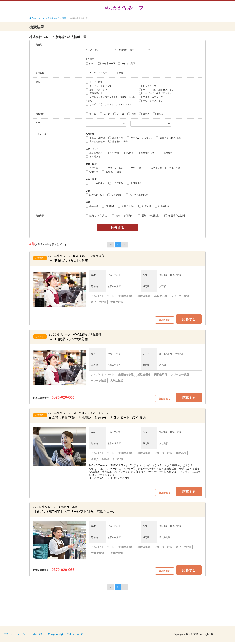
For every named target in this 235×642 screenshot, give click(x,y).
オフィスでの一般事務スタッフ (158, 89)
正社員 (119, 73)
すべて (92, 63)
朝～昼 (92, 113)
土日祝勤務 (117, 183)
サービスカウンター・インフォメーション (110, 104)
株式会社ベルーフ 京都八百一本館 (55, 506)
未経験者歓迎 (96, 153)
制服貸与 (109, 206)
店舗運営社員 (96, 93)
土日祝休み (136, 183)
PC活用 (130, 153)
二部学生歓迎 (175, 168)
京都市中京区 (108, 63)
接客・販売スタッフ (99, 89)
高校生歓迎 (94, 168)
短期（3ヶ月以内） (125, 215)
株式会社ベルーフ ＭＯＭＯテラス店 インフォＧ (80, 412)
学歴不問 (93, 171)
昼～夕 (106, 113)
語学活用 (114, 153)
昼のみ (146, 113)
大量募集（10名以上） (170, 138)
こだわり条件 (42, 134)
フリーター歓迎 (115, 168)
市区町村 (90, 59)
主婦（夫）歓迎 (113, 171)
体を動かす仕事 (120, 141)
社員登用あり (165, 206)
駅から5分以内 (96, 195)
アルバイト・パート (99, 73)
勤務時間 (40, 113)
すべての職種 (96, 82)
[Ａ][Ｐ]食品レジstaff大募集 (68, 260)
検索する (117, 227)
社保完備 (146, 206)
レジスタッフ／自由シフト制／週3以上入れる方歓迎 (110, 99)
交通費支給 (116, 195)
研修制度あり (147, 153)
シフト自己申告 (97, 183)
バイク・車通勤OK (138, 195)
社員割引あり (128, 206)
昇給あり (93, 206)
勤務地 (39, 44)
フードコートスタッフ (100, 86)
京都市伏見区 (128, 63)
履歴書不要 (117, 138)
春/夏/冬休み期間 (176, 215)
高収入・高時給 (97, 138)
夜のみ (160, 113)
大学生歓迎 (156, 168)
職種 (38, 82)
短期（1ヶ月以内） (98, 215)
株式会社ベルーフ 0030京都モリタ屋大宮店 (76, 255)
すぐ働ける (94, 156)
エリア (89, 49)
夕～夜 (120, 113)
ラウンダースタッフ (152, 100)
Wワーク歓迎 (137, 168)
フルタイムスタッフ (152, 97)
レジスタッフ (149, 86)
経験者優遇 (167, 153)
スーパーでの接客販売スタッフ (158, 93)
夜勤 (133, 113)
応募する (189, 319)
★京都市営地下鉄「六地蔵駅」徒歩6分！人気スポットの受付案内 (97, 417)
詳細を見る (164, 320)
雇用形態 (40, 73)
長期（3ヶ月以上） (151, 215)
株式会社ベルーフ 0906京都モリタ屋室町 (74, 334)
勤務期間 (40, 215)
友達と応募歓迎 (97, 141)
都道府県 (123, 49)
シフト (39, 123)
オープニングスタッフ (141, 138)
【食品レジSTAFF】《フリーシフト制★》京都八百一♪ (74, 511)
